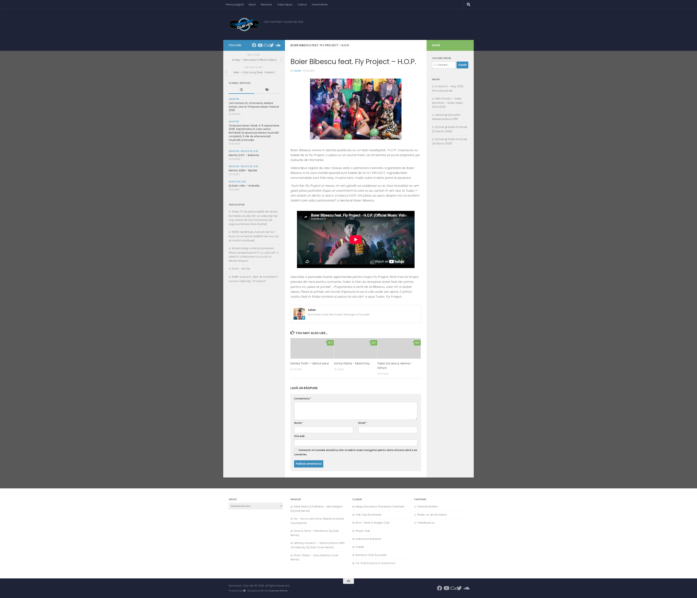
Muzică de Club (249, 151)
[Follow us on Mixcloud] (266, 45)
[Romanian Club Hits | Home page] (244, 24)
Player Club (363, 531)
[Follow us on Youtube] (260, 45)
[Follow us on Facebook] (254, 45)
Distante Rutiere (427, 506)
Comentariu (302, 398)
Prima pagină (235, 4)
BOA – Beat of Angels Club (373, 522)
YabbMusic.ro (426, 522)
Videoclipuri (284, 4)
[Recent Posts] (241, 90)
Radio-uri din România (432, 515)
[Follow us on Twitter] (271, 45)
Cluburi (302, 4)
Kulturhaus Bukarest (368, 539)
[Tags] (267, 90)
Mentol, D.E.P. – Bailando (244, 155)
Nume (298, 423)
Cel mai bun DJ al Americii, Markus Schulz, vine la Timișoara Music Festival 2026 (254, 106)
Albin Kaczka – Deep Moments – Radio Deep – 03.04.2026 (448, 103)
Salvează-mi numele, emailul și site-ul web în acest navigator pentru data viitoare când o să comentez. (355, 452)
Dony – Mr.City (241, 268)
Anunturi (234, 99)
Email (362, 423)
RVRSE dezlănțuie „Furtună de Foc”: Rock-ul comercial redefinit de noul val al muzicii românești (253, 236)
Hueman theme (278, 590)
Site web (299, 436)
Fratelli (360, 547)
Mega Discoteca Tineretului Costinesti (380, 506)
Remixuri (266, 4)
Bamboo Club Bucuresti (371, 555)
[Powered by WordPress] (244, 591)
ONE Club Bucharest (368, 515)
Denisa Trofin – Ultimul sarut (309, 363)
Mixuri (252, 4)
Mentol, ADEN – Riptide (243, 170)
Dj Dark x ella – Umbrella (244, 185)
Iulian (297, 70)
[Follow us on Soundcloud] (277, 45)
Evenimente (320, 4)
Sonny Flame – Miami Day (352, 363)
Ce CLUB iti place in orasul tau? (376, 563)
